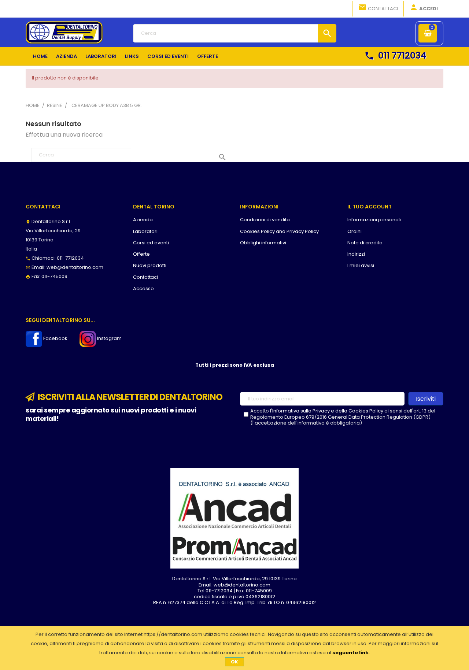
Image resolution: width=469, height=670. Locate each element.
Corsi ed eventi (151, 242)
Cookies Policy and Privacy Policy (279, 231)
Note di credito (365, 242)
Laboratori (145, 231)
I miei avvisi (360, 265)
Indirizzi (356, 254)
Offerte (141, 254)
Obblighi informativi (263, 242)
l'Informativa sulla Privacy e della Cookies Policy (326, 410)
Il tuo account (369, 206)
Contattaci (378, 7)
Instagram (109, 338)
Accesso (143, 288)
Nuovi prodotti (149, 265)
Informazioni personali (374, 219)
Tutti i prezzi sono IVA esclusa (234, 365)
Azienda (143, 219)
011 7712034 (395, 55)
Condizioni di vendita (265, 219)
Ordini (354, 231)
